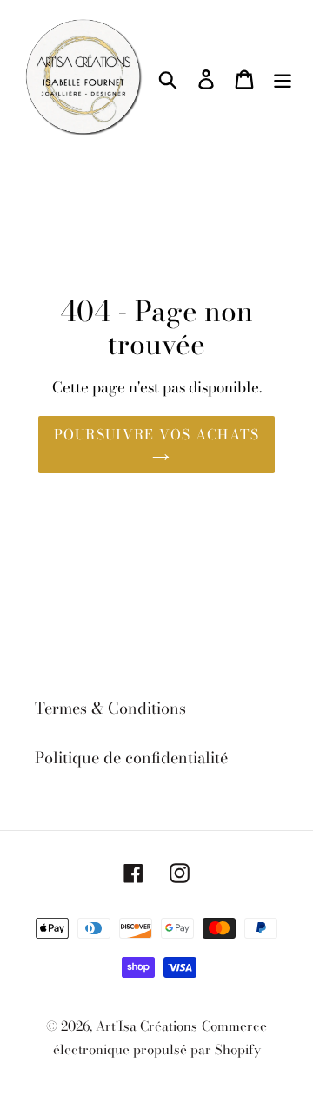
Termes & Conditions (110, 708)
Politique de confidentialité (131, 757)
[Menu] (282, 77)
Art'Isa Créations (146, 1026)
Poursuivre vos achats (157, 434)
